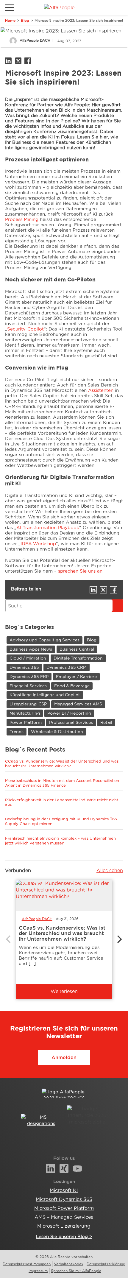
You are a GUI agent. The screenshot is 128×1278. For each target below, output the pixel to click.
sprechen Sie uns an (80, 570)
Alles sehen (109, 870)
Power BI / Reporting (69, 713)
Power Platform (26, 722)
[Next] (118, 939)
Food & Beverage (72, 685)
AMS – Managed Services (64, 1217)
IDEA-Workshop (38, 543)
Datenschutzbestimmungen (27, 1264)
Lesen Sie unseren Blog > (64, 1236)
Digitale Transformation (78, 658)
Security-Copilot (25, 328)
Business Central (77, 649)
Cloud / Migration (28, 658)
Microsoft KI (64, 1190)
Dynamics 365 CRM (66, 667)
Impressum (38, 1271)
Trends (17, 731)
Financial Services (28, 685)
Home (10, 20)
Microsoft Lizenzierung (63, 1226)
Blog (25, 20)
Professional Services (71, 722)
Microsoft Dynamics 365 (64, 1199)
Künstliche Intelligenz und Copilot (45, 694)
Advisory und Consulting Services (44, 640)
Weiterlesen (64, 991)
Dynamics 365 (24, 667)
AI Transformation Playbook (47, 527)
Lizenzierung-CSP (28, 704)
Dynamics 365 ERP (29, 676)
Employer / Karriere (76, 676)
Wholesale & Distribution (57, 731)
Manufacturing (25, 713)
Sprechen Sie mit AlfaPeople (76, 1271)
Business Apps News (31, 649)
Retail (106, 722)
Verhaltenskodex (68, 1264)
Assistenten (100, 390)
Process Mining (21, 219)
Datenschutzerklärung (106, 1264)
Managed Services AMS (78, 704)
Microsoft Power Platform (64, 1208)
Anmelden (64, 1057)
